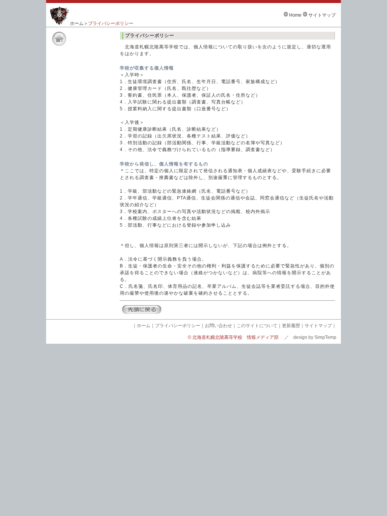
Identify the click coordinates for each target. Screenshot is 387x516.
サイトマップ (322, 15)
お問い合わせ (218, 325)
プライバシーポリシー (177, 325)
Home (295, 15)
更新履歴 (291, 325)
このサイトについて (257, 325)
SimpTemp (325, 337)
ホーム (77, 23)
